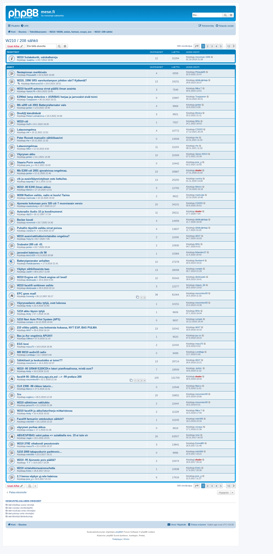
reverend (30, 222)
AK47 (197, 236)
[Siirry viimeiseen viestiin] (212, 57)
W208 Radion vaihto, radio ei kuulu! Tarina (43, 195)
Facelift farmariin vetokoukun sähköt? (40, 418)
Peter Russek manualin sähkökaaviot (40, 137)
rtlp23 (29, 214)
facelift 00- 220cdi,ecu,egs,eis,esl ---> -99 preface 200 (49, 376)
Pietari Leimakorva (35, 116)
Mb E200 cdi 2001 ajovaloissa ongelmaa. (42, 170)
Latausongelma (26, 129)
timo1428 (30, 255)
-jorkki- (198, 368)
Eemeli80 (199, 443)
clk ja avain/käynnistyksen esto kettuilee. (42, 178)
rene (197, 435)
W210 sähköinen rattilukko (33, 402)
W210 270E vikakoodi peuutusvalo (38, 443)
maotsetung (32, 206)
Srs (19, 394)
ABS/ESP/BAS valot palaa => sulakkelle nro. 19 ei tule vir (52, 435)
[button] (197, 46)
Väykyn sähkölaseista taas (33, 269)
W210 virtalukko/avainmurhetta (36, 468)
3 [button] (212, 46)
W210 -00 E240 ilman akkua (34, 187)
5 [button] (220, 46)
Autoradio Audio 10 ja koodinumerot (39, 211)
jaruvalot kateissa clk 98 (32, 252)
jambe (29, 108)
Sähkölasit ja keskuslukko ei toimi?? (40, 360)
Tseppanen (31, 99)
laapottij (29, 181)
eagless (30, 397)
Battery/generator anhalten (33, 260)
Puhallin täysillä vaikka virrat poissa (39, 228)
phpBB (119, 532)
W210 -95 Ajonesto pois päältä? (36, 459)
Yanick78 (30, 91)
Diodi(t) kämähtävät (29, 113)
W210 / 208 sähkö (22, 40)
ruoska (198, 178)
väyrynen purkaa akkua (31, 427)
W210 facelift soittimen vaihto (35, 285)
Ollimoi (29, 338)
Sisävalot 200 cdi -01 (29, 244)
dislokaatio (31, 280)
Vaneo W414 (201, 154)
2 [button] (207, 46)
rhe (27, 132)
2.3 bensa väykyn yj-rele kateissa (37, 476)
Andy (28, 305)
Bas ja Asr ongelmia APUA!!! (34, 335)
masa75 (30, 346)
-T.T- (28, 462)
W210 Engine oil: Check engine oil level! (42, 277)
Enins (29, 471)
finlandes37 (200, 252)
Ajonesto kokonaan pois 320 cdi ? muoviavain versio (50, 203)
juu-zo (198, 335)
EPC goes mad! (26, 293)
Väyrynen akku (26, 154)
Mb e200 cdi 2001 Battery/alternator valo (41, 105)
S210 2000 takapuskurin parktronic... (39, 451)
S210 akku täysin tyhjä (31, 311)
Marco (29, 389)
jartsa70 (30, 405)
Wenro (29, 190)
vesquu (29, 430)
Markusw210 (36, 83)
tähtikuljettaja (201, 80)
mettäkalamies (33, 263)
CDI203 (199, 129)
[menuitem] (25, 25)
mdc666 (30, 421)
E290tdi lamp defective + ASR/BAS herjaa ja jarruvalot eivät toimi (57, 96)
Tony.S (29, 239)
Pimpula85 (31, 75)
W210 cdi (22, 121)
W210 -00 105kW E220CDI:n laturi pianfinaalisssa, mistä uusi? (55, 368)
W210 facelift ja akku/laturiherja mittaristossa (44, 410)
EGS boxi (23, 343)
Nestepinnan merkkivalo (32, 72)
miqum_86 (200, 285)
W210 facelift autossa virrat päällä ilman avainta (46, 88)
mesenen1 (31, 363)
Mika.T (198, 88)
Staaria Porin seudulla (31, 162)
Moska (198, 113)
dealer (198, 170)
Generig (30, 296)
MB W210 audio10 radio (31, 352)
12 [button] (228, 46)
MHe (197, 121)
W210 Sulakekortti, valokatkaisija (37, 57)
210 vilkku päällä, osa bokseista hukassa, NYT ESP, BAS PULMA (57, 327)
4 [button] (216, 46)
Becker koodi (25, 219)
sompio (198, 269)
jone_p (29, 165)
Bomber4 (199, 260)
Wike (28, 149)
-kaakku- (30, 60)
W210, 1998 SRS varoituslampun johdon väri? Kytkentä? (52, 80)
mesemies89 (201, 293)
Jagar (29, 438)
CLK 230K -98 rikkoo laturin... (35, 386)
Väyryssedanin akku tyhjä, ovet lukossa (41, 302)
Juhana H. (31, 231)
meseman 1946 (202, 57)
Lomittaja (30, 355)
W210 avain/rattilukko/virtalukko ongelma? (43, 236)
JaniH (29, 272)
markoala (30, 198)
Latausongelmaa (27, 146)
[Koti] (24, 13)
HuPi (28, 124)
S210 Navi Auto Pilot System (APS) (38, 319)
